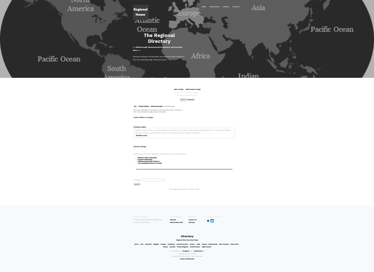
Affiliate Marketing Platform (149, 161)
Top (135, 106)
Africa (136, 244)
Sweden (172, 247)
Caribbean (171, 244)
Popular (236, 6)
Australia (148, 244)
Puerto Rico (234, 244)
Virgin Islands (206, 247)
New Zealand (223, 244)
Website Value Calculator (147, 158)
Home (204, 6)
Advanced (190, 99)
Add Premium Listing (193, 89)
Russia (165, 247)
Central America (182, 244)
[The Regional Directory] (141, 12)
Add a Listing (178, 89)
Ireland (204, 244)
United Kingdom (182, 247)
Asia (141, 244)
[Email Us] (212, 221)
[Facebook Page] (208, 221)
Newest (226, 6)
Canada (163, 244)
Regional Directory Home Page (187, 240)
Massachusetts (157, 106)
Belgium (156, 244)
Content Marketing (145, 159)
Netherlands (212, 244)
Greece (192, 244)
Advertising (214, 6)
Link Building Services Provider (150, 163)
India (198, 244)
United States (143, 106)
